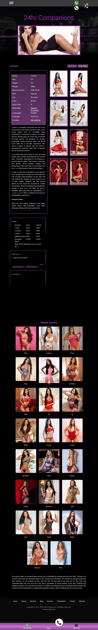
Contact (72, 601)
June (26, 537)
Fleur (26, 353)
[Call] (76, 8)
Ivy (72, 414)
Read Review (18, 266)
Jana (72, 506)
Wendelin (25, 476)
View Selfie (83, 66)
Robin (72, 537)
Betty (26, 445)
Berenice (49, 506)
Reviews (50, 601)
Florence (37, 568)
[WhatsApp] (76, 3)
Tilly (49, 384)
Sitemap (82, 601)
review (16, 168)
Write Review (31, 266)
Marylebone (35, 120)
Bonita (72, 476)
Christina (72, 384)
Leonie (49, 445)
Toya (25, 384)
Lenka (72, 445)
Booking (33, 601)
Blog (42, 601)
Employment (61, 601)
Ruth (25, 414)
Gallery (23, 601)
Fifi (49, 414)
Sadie (49, 537)
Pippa (26, 506)
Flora (60, 568)
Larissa (49, 353)
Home (15, 601)
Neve (72, 353)
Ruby (49, 476)
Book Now (72, 66)
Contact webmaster (49, 609)
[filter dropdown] (86, 6)
